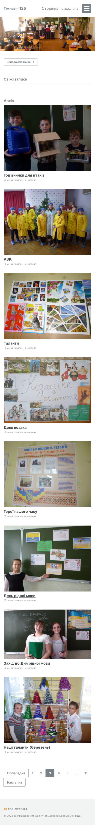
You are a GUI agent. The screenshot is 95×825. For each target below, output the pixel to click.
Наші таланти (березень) (27, 747)
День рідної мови (20, 595)
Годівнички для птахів (24, 175)
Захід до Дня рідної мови (27, 663)
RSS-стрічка (17, 809)
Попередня (16, 773)
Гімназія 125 (15, 8)
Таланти (11, 343)
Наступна (14, 782)
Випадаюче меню (19, 62)
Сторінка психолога (60, 8)
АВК (8, 259)
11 (86, 773)
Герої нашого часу (20, 511)
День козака (15, 427)
